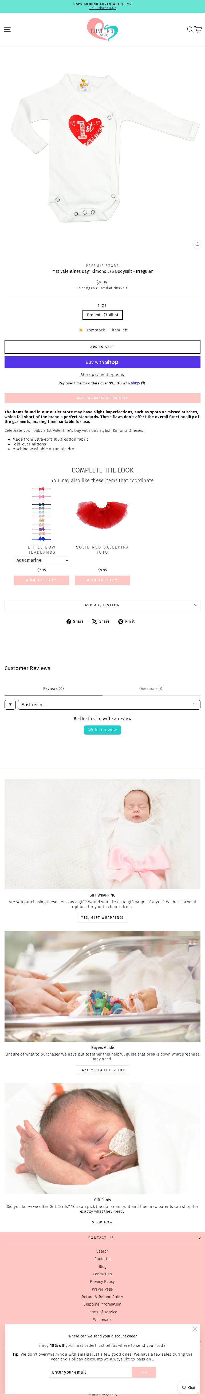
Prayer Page (102, 1289)
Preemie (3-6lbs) (102, 314)
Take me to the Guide (102, 1070)
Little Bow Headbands (41, 550)
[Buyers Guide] (102, 986)
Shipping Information (102, 1304)
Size (102, 306)
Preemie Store (102, 266)
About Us (102, 1259)
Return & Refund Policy (102, 1297)
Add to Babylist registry (102, 398)
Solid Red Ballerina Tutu (102, 550)
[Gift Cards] (102, 1138)
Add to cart (41, 580)
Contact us (101, 1238)
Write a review (102, 729)
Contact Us (102, 1274)
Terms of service (102, 1312)
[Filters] (10, 705)
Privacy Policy (102, 1281)
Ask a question (102, 605)
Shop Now (102, 1222)
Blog (103, 1266)
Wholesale (102, 1319)
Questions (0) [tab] (151, 688)
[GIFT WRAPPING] (102, 834)
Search (102, 1251)
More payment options (102, 374)
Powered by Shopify (102, 1395)
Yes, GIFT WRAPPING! (102, 918)
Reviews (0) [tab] (53, 688)
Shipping (83, 288)
